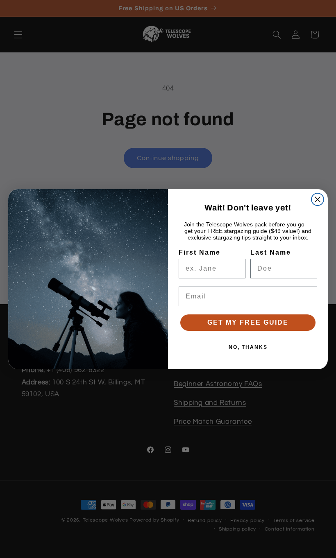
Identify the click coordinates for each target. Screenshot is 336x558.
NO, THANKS (248, 347)
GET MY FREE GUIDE (247, 322)
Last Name (270, 252)
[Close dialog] (317, 199)
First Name (199, 252)
